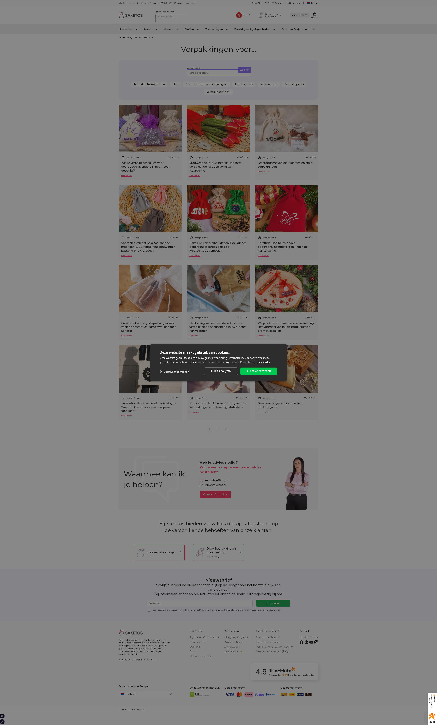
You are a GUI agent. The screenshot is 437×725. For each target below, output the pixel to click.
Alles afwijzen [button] (221, 371)
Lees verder (263, 362)
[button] (174, 371)
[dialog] (218, 362)
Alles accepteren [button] (259, 371)
